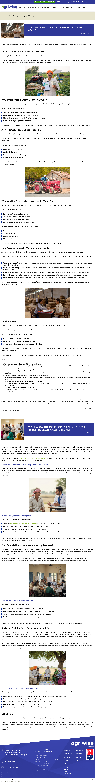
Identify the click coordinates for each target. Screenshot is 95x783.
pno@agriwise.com (39, 771)
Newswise (77, 7)
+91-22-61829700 (74, 2)
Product (31, 7)
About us (22, 7)
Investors (67, 757)
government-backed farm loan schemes (23, 523)
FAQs (76, 760)
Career (54, 7)
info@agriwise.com (89, 2)
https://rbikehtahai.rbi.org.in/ (7, 776)
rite (93, 779)
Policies (66, 764)
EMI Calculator (40, 2)
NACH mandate (61, 2)
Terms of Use (11, 781)
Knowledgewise (69, 753)
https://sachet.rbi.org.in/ (6, 774)
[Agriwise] (9, 7)
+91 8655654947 (43, 767)
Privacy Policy (17, 781)
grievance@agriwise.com (44, 769)
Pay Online (51, 2)
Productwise (79, 750)
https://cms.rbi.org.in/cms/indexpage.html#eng (11, 772)
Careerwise (78, 753)
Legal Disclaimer (4, 781)
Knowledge (43, 7)
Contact (86, 7)
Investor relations (66, 7)
